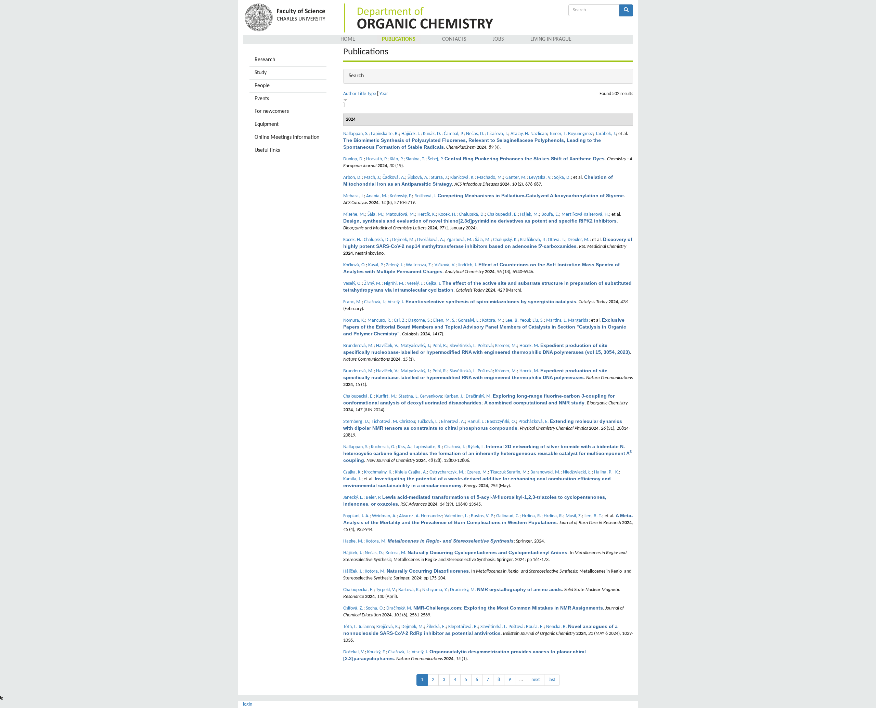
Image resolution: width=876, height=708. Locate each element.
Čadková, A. (394, 177)
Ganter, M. (516, 177)
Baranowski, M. (545, 472)
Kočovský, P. (401, 196)
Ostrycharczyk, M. (446, 472)
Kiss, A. (404, 447)
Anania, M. (376, 196)
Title (362, 93)
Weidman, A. (384, 516)
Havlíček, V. (387, 345)
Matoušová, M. (400, 214)
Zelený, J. (394, 265)
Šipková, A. (418, 177)
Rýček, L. (476, 447)
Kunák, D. (432, 133)
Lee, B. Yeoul (517, 320)
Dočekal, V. (354, 652)
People (262, 86)
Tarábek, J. (605, 133)
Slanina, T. (415, 159)
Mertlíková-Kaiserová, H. (585, 214)
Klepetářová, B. (463, 626)
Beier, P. (373, 497)
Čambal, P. (454, 133)
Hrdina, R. (531, 516)
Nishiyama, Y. (435, 589)
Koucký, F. (376, 652)
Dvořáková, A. (430, 239)
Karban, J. (454, 396)
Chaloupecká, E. (502, 214)
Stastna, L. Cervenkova (420, 396)
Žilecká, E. (436, 626)
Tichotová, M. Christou (393, 421)
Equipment (267, 124)
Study (261, 73)
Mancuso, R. (379, 320)
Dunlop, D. (353, 159)
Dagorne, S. (419, 320)
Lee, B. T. (593, 516)
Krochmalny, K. (378, 472)
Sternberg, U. (356, 421)
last (552, 679)
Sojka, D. (562, 177)
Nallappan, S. (356, 133)
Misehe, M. (354, 214)
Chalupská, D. (472, 214)
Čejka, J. (433, 283)
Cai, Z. (400, 320)
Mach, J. (372, 177)
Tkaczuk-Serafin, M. (509, 472)
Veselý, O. (352, 283)
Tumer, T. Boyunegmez (571, 133)
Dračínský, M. (479, 396)
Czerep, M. (477, 472)
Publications (398, 39)
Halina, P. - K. (606, 472)
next (535, 679)
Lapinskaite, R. (385, 133)
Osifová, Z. (353, 608)
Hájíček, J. (411, 133)
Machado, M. (490, 177)
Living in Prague (550, 39)
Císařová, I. (497, 133)
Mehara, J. (353, 196)
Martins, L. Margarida (567, 320)
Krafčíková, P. (532, 239)
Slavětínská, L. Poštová (471, 345)
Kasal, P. (376, 265)
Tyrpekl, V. (386, 589)
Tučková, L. (428, 421)
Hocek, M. (529, 345)
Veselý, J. (415, 283)
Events (262, 99)
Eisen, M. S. (444, 320)
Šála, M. (375, 214)
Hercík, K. (426, 214)
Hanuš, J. (476, 421)
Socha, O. (375, 608)
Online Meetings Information (287, 137)
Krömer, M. (506, 345)
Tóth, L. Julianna (358, 626)
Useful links (267, 150)
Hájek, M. (529, 214)
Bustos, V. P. (482, 516)
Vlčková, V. (445, 265)
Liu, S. (538, 320)
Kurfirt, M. (386, 396)
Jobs (498, 39)
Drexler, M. (579, 239)
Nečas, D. (475, 133)
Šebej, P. (435, 159)
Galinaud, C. (507, 516)
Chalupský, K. (505, 239)
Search (356, 76)
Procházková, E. (533, 421)
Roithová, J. (425, 196)
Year (383, 93)
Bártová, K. (409, 589)
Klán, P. (396, 159)
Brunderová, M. (358, 345)
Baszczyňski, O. (501, 421)
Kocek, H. (447, 214)
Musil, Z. (574, 516)
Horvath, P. (376, 159)
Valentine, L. (456, 516)
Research (265, 60)
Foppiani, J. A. (356, 516)
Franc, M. (352, 302)
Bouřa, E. (550, 214)
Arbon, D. (352, 177)
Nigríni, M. (394, 283)
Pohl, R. (440, 345)
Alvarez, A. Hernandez (420, 516)
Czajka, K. (352, 472)
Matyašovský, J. (415, 345)
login (247, 704)
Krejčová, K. (387, 626)
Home (347, 39)
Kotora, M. (492, 320)
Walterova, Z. (419, 265)
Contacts (454, 39)
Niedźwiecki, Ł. (577, 472)
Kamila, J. (352, 479)
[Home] (286, 18)
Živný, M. (373, 283)
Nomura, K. (354, 320)
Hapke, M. (353, 541)
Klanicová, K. (462, 177)
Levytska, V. (540, 177)
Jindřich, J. (467, 265)
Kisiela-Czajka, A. (411, 472)
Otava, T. (556, 239)
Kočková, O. (354, 265)
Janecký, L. (353, 497)
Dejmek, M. (403, 239)
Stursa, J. (439, 177)
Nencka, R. (556, 626)
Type (371, 93)
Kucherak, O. (383, 447)
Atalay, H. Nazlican (529, 133)
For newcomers (272, 111)
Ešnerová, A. (453, 421)
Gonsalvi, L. (469, 320)
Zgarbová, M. (460, 239)
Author (350, 93)
